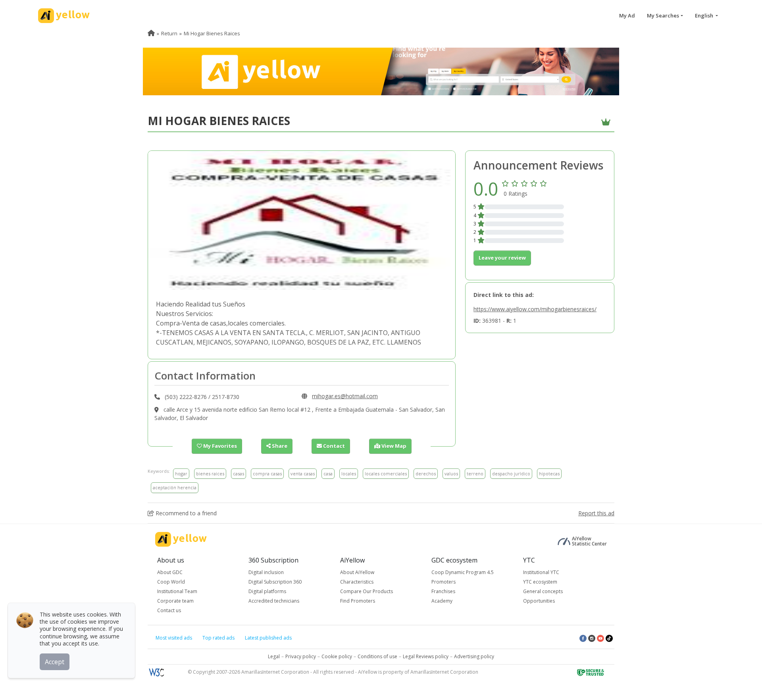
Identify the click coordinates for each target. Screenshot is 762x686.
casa (328, 473)
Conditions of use (377, 656)
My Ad (627, 15)
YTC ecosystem (540, 581)
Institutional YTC (541, 572)
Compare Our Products (366, 591)
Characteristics (356, 581)
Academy (441, 600)
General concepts (543, 591)
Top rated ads (218, 637)
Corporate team (175, 600)
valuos (451, 473)
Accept (54, 661)
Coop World (171, 581)
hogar (181, 473)
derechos (426, 473)
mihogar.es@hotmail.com (345, 396)
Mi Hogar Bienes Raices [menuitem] (212, 33)
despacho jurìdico (511, 473)
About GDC (170, 572)
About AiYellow (357, 572)
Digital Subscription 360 (275, 581)
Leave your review (502, 257)
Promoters (443, 581)
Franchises (443, 591)
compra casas (267, 473)
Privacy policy (300, 656)
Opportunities (539, 600)
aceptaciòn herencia (174, 487)
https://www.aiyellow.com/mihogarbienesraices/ (535, 309)
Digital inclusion (266, 572)
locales (348, 473)
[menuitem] (151, 33)
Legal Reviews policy (425, 656)
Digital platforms (267, 591)
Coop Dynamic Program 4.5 (462, 572)
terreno (475, 473)
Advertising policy (474, 656)
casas (238, 473)
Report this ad (596, 513)
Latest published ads (268, 637)
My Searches (663, 15)
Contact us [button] (169, 610)
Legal (274, 656)
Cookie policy (336, 656)
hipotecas (549, 473)
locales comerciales (386, 473)
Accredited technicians (273, 600)
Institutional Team (177, 591)
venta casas (303, 473)
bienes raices (210, 473)
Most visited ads (174, 637)
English (704, 15)
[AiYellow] (181, 539)
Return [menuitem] (169, 33)
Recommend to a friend (185, 513)
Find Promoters (357, 600)
